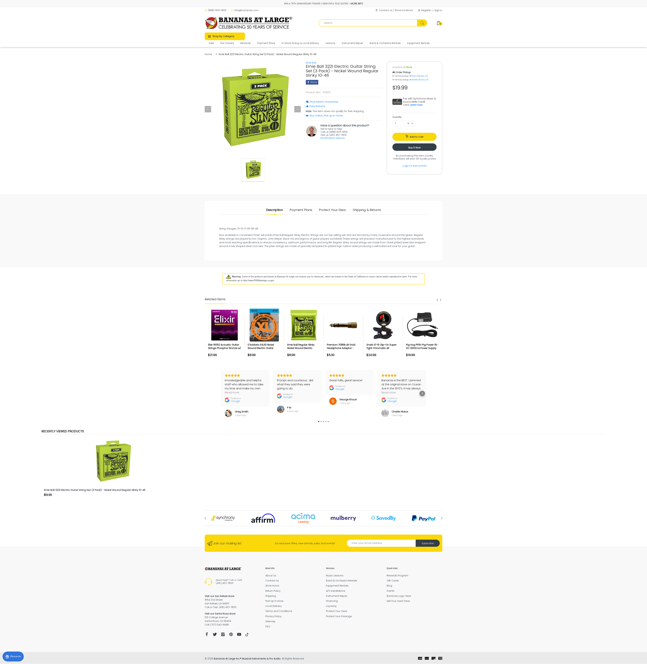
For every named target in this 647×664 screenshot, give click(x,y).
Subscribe (428, 543)
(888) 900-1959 (217, 10)
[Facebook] (207, 635)
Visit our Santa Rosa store (220, 613)
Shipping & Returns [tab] (367, 210)
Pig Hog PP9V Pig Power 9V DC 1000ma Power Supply (421, 346)
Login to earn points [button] (415, 165)
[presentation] (437, 299)
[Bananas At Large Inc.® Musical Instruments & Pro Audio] (249, 23)
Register (426, 10)
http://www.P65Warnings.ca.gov (258, 280)
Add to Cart (417, 136)
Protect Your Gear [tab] (332, 210)
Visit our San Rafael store (219, 596)
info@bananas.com (246, 10)
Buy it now (414, 147)
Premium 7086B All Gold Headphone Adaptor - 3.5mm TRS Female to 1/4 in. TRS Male (343, 349)
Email (323, 138)
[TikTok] (247, 635)
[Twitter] (215, 635)
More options (337, 138)
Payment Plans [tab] (301, 210)
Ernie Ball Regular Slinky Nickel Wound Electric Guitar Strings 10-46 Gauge (303, 348)
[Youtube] (239, 635)
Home (208, 54)
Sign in (438, 10)
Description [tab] (274, 210)
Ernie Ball (311, 62)
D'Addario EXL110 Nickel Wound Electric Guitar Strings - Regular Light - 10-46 (264, 349)
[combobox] (373, 23)
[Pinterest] (231, 635)
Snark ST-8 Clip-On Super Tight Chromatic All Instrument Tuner (381, 348)
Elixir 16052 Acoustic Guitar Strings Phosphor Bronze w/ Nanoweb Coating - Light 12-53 (224, 349)
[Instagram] (223, 635)
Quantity (397, 117)
